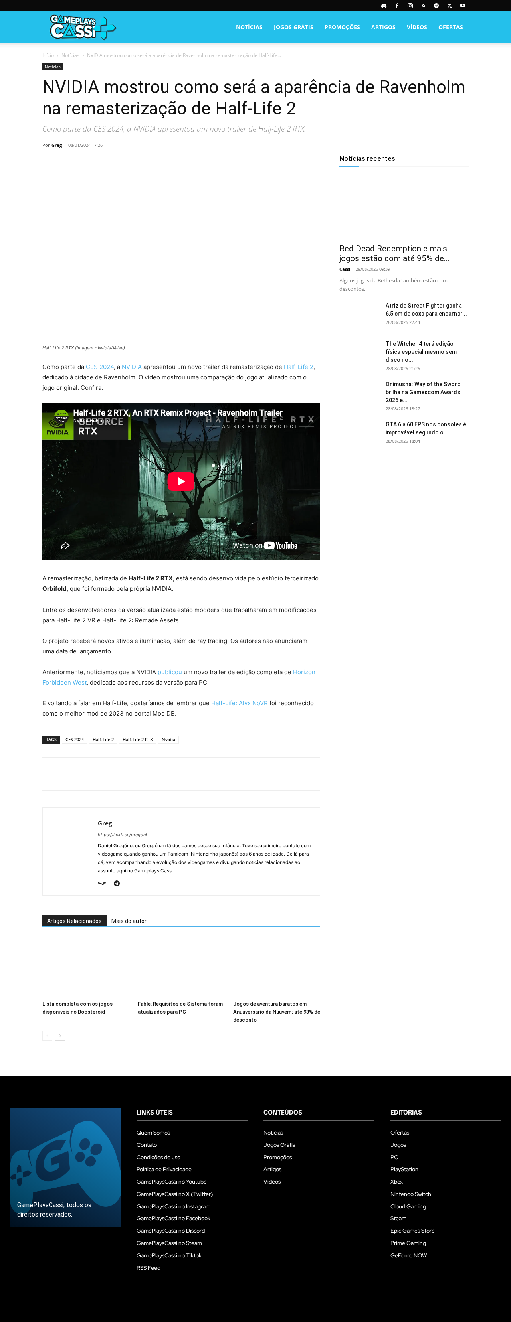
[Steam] (105, 884)
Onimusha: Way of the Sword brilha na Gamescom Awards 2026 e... (423, 392)
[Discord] (384, 5)
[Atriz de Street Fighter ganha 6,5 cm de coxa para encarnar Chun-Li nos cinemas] (359, 316)
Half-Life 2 (298, 367)
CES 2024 (100, 367)
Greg (56, 145)
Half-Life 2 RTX (138, 739)
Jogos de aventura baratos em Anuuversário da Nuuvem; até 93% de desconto (276, 1012)
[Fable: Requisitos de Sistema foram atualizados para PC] (181, 967)
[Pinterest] (87, 163)
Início (48, 55)
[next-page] (60, 1036)
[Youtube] (463, 5)
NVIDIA (132, 367)
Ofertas (450, 27)
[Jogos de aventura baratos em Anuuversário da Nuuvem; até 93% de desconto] (276, 967)
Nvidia (168, 739)
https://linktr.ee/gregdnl (122, 834)
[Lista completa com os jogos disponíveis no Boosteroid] (85, 967)
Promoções (342, 27)
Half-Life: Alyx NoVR (239, 703)
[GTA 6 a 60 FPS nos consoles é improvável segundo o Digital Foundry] (359, 434)
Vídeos (417, 27)
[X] (450, 5)
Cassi (344, 269)
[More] (142, 163)
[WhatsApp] (105, 163)
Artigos (383, 27)
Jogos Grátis (293, 27)
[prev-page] (47, 1036)
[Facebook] (397, 5)
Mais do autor (129, 921)
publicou (170, 672)
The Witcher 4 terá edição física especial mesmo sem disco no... (421, 352)
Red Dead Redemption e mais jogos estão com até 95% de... (394, 253)
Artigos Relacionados (74, 921)
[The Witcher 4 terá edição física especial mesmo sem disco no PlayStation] (359, 354)
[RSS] (423, 5)
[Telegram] (436, 5)
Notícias (249, 27)
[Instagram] (410, 5)
